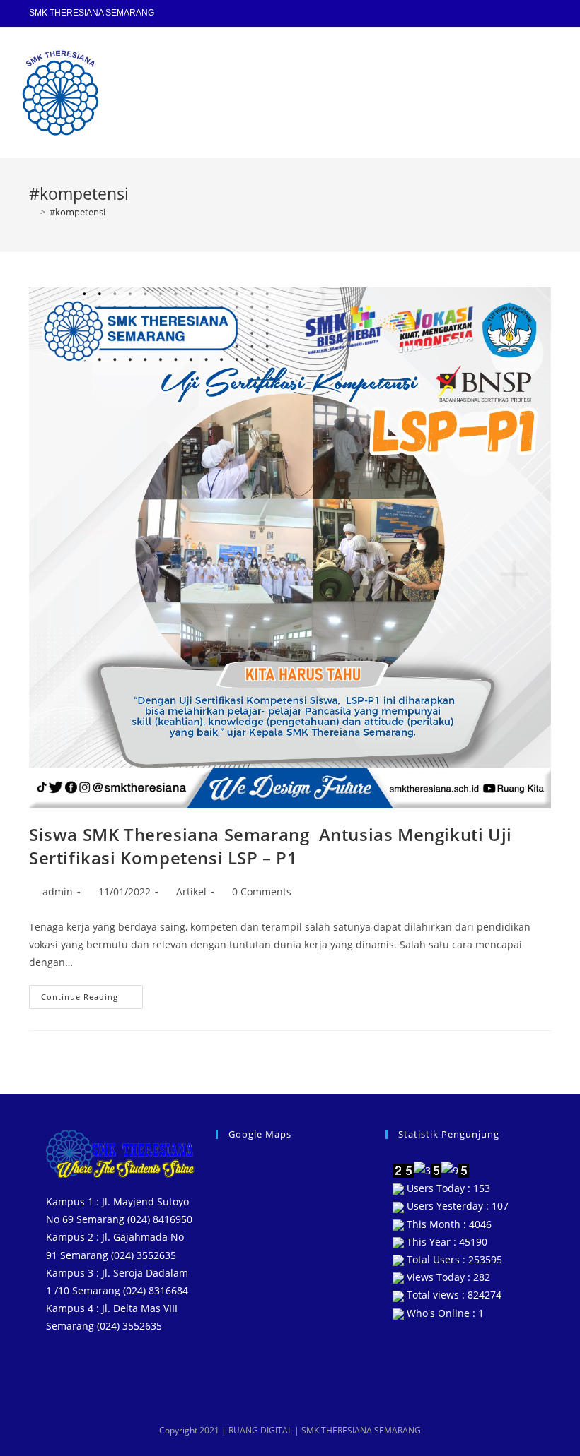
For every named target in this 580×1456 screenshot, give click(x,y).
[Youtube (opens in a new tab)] (525, 13)
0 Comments (261, 891)
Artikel (191, 891)
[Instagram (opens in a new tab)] (506, 13)
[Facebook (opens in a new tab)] (486, 13)
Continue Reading (92, 993)
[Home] (32, 211)
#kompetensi (77, 211)
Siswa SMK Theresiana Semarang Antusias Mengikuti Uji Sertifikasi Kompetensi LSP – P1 (270, 846)
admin (57, 891)
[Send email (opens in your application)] (543, 13)
